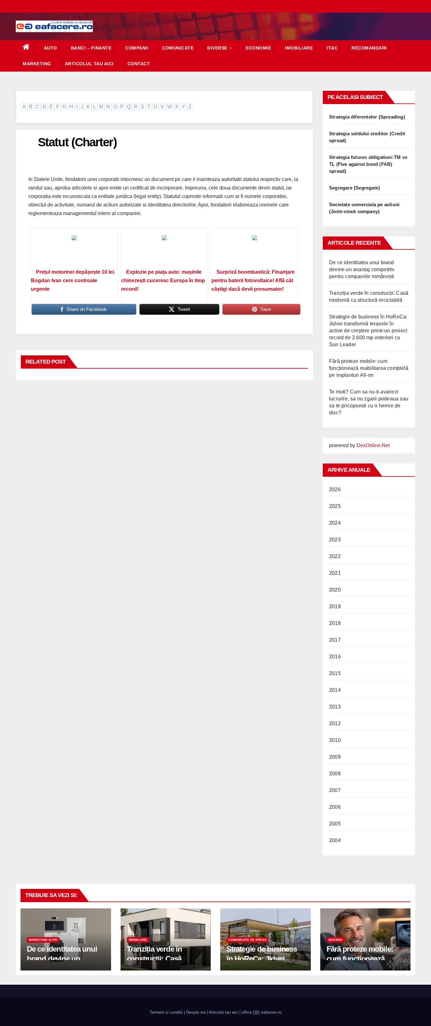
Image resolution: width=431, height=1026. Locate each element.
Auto (50, 47)
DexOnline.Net (373, 445)
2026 (335, 489)
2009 (335, 757)
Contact (138, 63)
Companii (136, 47)
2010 (335, 740)
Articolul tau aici (89, 63)
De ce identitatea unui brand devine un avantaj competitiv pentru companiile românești (362, 269)
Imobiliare (299, 47)
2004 (335, 840)
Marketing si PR (43, 939)
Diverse (217, 47)
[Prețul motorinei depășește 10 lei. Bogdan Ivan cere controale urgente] (74, 250)
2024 (335, 523)
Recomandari (369, 47)
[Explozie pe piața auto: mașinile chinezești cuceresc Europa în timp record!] (164, 250)
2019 (335, 606)
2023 (335, 539)
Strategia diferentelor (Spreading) (367, 117)
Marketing (37, 63)
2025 (335, 506)
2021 (335, 573)
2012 (335, 723)
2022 (335, 556)
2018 (335, 623)
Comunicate (177, 47)
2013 (335, 706)
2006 (335, 807)
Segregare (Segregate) (354, 187)
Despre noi (196, 1012)
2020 (335, 589)
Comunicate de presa (247, 939)
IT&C (332, 47)
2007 (335, 790)
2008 (335, 773)
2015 (335, 673)
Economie (258, 47)
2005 (335, 823)
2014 (335, 690)
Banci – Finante (91, 47)
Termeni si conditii (166, 1012)
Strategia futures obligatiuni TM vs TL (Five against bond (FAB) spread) (368, 164)
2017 (335, 640)
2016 (335, 656)
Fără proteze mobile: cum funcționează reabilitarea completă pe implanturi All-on (368, 368)
